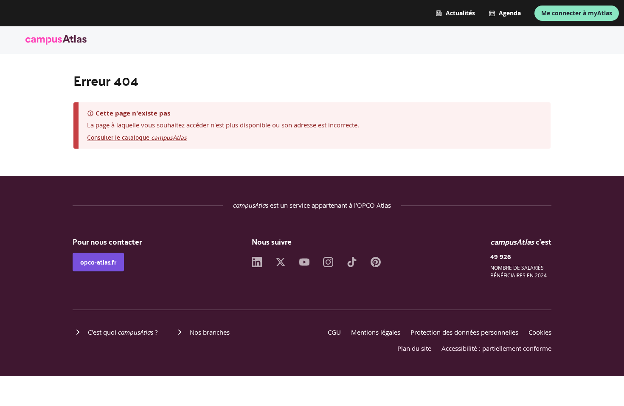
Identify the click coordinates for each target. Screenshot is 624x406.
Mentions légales (375, 332)
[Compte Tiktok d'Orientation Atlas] (352, 264)
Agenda (510, 13)
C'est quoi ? (122, 332)
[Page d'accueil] (56, 41)
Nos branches (210, 332)
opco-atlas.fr (98, 262)
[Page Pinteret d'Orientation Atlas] (376, 264)
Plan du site (414, 348)
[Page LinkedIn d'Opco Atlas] (257, 264)
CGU (334, 332)
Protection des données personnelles (464, 332)
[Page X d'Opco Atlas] (280, 264)
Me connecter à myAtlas (576, 13)
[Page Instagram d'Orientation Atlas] (328, 264)
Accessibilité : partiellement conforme (496, 348)
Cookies (539, 332)
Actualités (460, 13)
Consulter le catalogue (137, 137)
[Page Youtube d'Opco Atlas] (304, 264)
